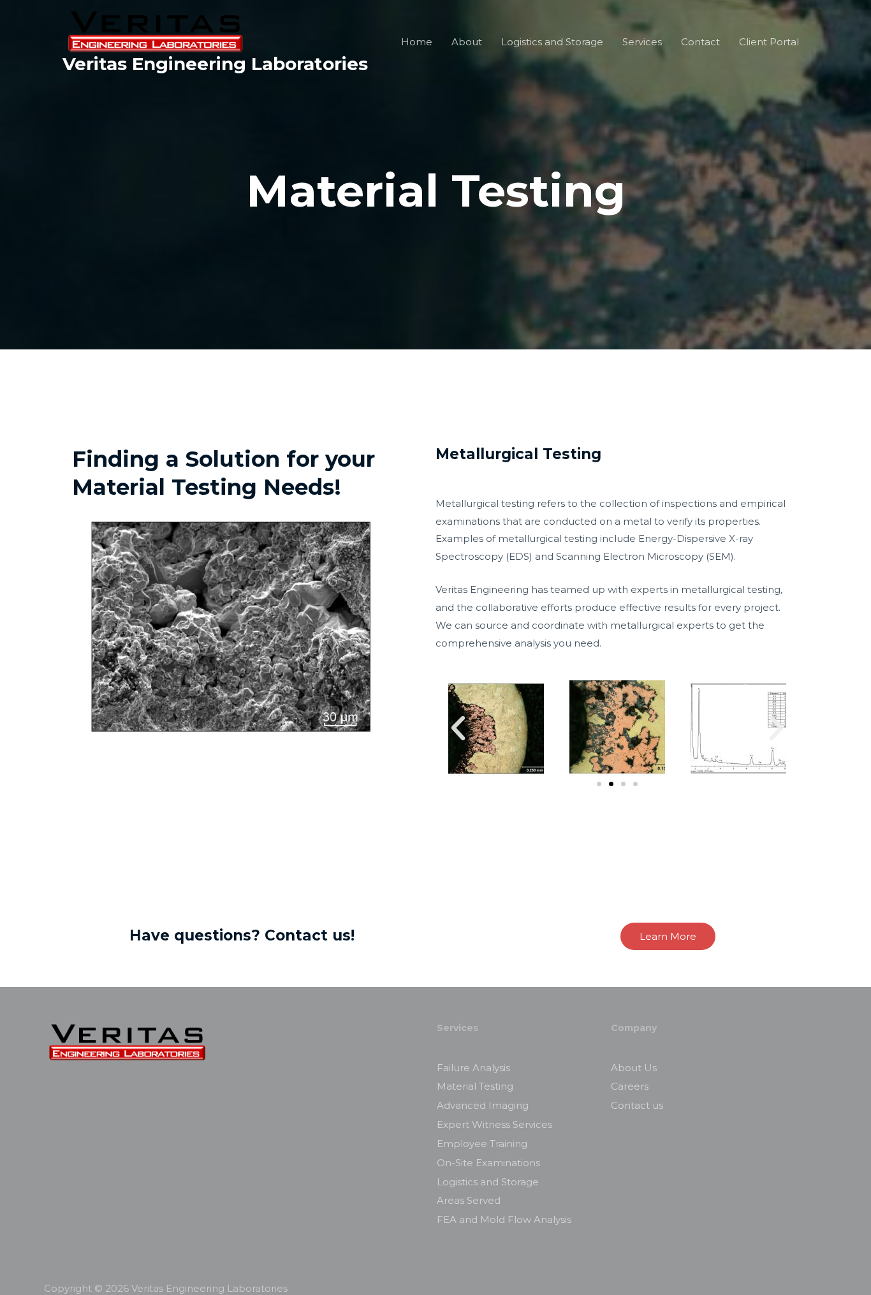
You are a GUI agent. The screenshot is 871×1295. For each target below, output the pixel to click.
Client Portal (769, 42)
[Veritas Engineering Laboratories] (155, 30)
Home (416, 42)
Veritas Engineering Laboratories (215, 64)
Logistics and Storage (552, 42)
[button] (599, 784)
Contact (700, 42)
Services (642, 42)
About (466, 42)
